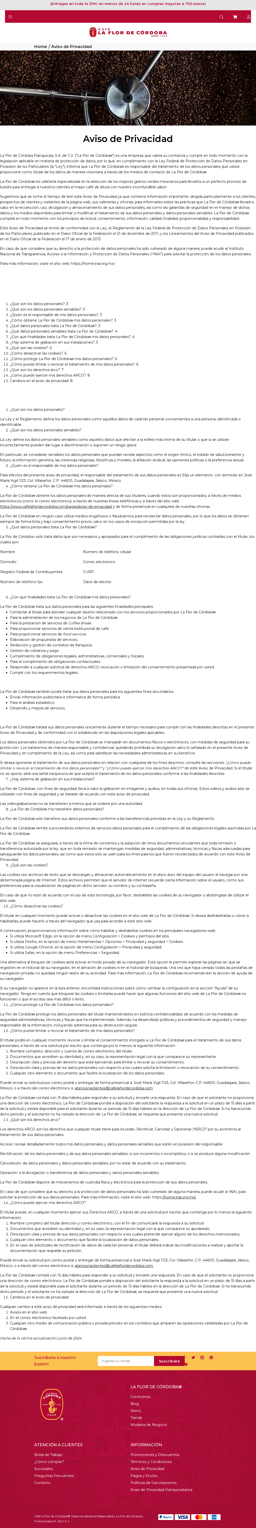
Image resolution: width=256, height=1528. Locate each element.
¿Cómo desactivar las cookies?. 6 (38, 353)
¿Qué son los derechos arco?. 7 (37, 370)
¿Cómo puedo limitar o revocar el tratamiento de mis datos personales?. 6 (74, 364)
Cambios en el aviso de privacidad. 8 (41, 381)
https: (157, 1197)
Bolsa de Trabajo (48, 1454)
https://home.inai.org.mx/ (93, 263)
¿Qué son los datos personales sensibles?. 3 (47, 309)
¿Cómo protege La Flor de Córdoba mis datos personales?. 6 (63, 359)
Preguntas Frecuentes (54, 1475)
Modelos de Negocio (148, 1424)
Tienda (136, 1417)
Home (40, 46)
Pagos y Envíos (143, 1475)
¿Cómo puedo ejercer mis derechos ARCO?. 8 (50, 375)
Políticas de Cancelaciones (153, 1482)
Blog (134, 1403)
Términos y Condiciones (151, 1461)
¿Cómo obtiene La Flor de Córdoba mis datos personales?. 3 (63, 320)
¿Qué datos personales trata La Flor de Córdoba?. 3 (55, 326)
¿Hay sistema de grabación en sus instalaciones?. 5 (54, 342)
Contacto (42, 1482)
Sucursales (43, 1468)
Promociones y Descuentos (154, 1454)
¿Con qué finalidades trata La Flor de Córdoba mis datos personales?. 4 (72, 337)
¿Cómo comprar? (49, 1461)
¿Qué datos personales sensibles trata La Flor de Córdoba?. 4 (63, 331)
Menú (135, 1410)
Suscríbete (169, 1361)
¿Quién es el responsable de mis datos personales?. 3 (56, 315)
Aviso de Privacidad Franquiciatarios (161, 1489)
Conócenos (140, 1396)
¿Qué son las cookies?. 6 (31, 348)
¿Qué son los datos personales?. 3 (39, 304)
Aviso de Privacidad (147, 1468)
